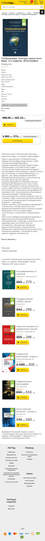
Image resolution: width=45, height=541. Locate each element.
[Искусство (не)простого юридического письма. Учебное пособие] (8, 334)
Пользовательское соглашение (11, 469)
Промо (11, 463)
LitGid (22, 528)
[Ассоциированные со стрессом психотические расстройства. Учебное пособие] (8, 279)
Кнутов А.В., (20, 331)
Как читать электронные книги (30, 455)
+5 (7, 66)
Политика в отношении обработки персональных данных (11, 474)
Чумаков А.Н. (20, 13)
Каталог (11, 13)
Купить (10, 124)
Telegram (11, 506)
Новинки (29, 486)
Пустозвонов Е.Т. (21, 387)
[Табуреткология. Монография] (8, 390)
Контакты (11, 466)
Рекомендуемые (29, 483)
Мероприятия (11, 455)
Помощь (29, 459)
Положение (11, 479)
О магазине (11, 452)
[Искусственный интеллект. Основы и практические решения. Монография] (8, 417)
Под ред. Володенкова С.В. (25, 359)
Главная (4, 13)
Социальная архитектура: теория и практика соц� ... (27, 356)
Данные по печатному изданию (14, 105)
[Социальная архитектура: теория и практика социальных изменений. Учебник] (8, 362)
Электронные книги (29, 478)
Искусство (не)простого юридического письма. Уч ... (27, 329)
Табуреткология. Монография (24, 382)
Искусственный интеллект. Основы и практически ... (26, 411)
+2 (3, 66)
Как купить (29, 452)
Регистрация (23, 1)
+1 (2, 66)
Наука (29, 13)
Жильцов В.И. (20, 304)
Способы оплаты (11, 457)
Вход (25, 3)
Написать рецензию (9, 251)
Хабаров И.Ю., (21, 276)
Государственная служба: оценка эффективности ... (25, 301)
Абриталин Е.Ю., (31, 276)
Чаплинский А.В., (29, 331)
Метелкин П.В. (21, 414)
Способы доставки (11, 460)
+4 (6, 66)
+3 (4, 66)
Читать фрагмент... (8, 239)
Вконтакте (11, 509)
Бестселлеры (29, 480)
